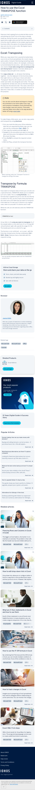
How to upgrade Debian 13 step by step (13, 480)
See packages (8, 369)
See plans (7, 286)
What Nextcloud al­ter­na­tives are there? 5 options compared (16, 452)
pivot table (17, 111)
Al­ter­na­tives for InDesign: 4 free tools (13, 492)
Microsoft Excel (16, 343)
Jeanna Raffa (7, 318)
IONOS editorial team (6, 15)
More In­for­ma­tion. (14, 784)
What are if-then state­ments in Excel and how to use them (17, 611)
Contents (7, 28)
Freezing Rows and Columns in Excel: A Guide (17, 532)
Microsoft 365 (5, 343)
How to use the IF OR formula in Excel (17, 651)
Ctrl (20, 128)
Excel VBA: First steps (11, 728)
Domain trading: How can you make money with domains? (16, 438)
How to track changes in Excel (14, 689)
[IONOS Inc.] (17, 771)
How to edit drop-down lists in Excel (17, 571)
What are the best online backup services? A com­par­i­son (17, 466)
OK (3, 786)
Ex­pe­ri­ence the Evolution (11, 423)
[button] (17, 393)
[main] (17, 193)
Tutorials (3, 347)
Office (24, 343)
